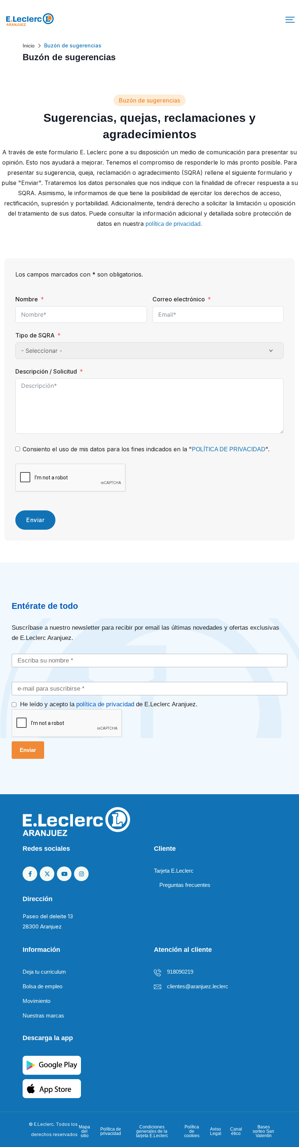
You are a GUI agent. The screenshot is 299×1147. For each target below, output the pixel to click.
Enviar (35, 520)
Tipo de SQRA (35, 335)
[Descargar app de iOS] (52, 1088)
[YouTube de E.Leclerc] (64, 873)
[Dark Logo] (29, 19)
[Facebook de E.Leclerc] (30, 873)
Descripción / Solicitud (46, 371)
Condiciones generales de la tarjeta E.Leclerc (152, 1131)
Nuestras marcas (43, 1015)
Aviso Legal (215, 1131)
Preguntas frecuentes (184, 885)
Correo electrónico (178, 299)
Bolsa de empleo (42, 986)
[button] (290, 20)
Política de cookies (191, 1131)
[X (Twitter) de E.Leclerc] (47, 873)
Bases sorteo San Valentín (263, 1131)
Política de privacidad (110, 1131)
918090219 (180, 972)
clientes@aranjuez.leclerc (197, 986)
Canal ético (236, 1131)
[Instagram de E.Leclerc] (81, 873)
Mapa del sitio (84, 1131)
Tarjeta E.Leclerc (174, 871)
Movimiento (36, 1001)
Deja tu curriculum (44, 972)
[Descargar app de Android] (52, 1065)
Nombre (26, 299)
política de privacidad (105, 704)
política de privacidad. (173, 224)
